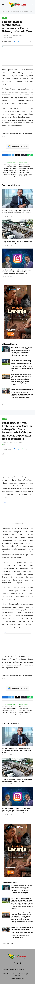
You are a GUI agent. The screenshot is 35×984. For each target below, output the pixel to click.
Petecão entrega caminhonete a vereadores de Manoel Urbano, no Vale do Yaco (25, 710)
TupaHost (17, 975)
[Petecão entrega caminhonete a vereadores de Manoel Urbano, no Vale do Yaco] (17, 55)
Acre (4, 17)
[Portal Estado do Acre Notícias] (17, 4)
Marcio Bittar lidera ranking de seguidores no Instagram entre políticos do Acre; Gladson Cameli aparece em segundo (16, 271)
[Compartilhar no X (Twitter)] (18, 41)
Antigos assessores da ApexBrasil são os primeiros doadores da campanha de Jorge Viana (16, 212)
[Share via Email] (26, 41)
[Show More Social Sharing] (30, 41)
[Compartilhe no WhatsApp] (22, 41)
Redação (6, 35)
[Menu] (3, 4)
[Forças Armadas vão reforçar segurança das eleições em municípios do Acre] (17, 229)
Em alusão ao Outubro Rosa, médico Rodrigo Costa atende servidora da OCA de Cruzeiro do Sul (9, 710)
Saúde (5, 419)
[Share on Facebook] (14, 41)
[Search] (32, 4)
